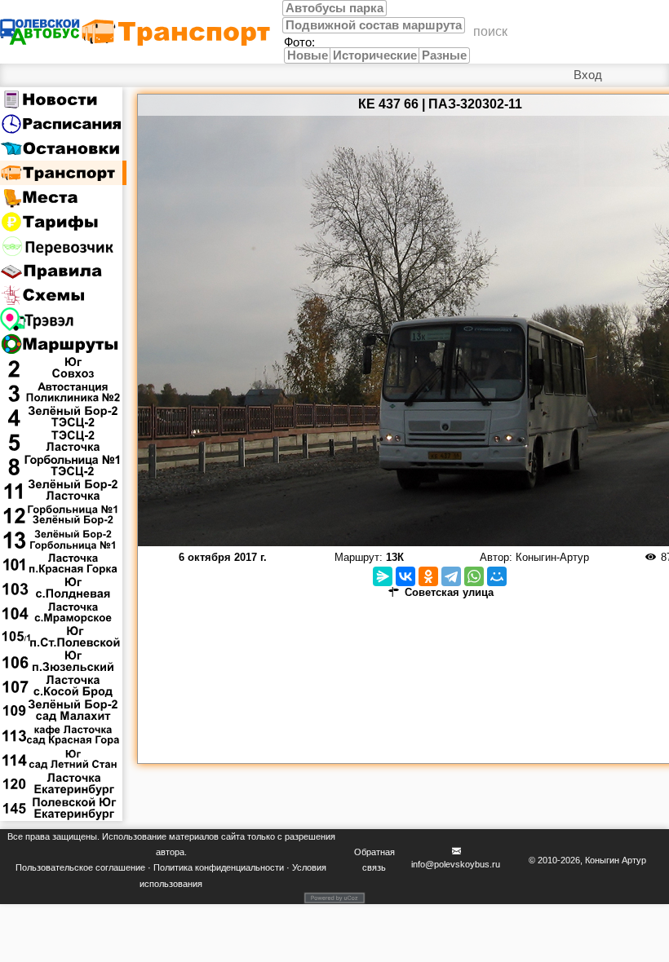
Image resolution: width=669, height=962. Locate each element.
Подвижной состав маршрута (374, 25)
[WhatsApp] (474, 576)
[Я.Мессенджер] (382, 576)
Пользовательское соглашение (80, 867)
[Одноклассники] (428, 576)
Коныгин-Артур (552, 557)
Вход (588, 75)
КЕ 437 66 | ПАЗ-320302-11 (440, 104)
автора (170, 852)
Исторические (375, 55)
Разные (444, 55)
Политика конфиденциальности (218, 867)
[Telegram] (451, 576)
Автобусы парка (334, 8)
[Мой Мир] (497, 576)
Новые (307, 55)
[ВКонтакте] (405, 576)
